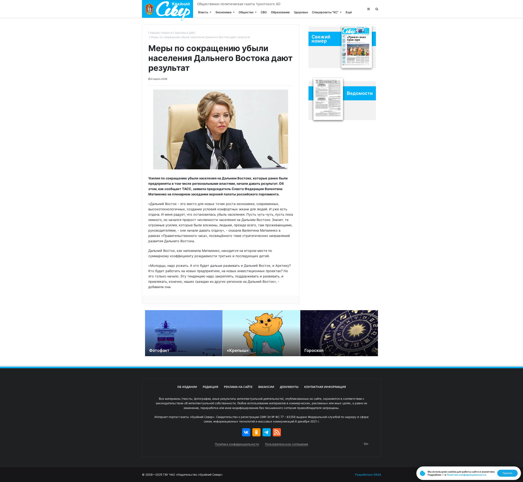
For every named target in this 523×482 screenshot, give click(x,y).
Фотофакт (159, 350)
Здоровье (301, 12)
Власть (203, 12)
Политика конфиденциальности (237, 444)
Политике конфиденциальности (466, 474)
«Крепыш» (238, 350)
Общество (246, 12)
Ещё (349, 12)
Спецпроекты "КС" (325, 12)
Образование (280, 12)
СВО (264, 12)
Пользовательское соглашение (286, 444)
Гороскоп (314, 350)
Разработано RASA (368, 474)
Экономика (223, 12)
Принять (508, 473)
